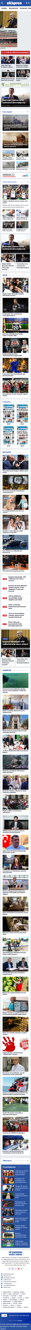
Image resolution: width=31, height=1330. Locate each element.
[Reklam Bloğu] (15, 84)
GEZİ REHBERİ (13, 1299)
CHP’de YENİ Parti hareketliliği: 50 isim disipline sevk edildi (15, 598)
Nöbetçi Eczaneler (9, 1274)
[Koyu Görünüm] (26, 3)
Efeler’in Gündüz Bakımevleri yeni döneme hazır (17, 606)
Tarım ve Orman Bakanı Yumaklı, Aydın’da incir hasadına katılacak (16, 615)
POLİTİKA (5, 1305)
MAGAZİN (6, 1296)
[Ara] (29, 3)
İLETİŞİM (19, 1307)
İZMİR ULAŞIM (7, 1303)
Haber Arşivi (7, 1287)
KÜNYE (26, 1307)
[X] (12, 1268)
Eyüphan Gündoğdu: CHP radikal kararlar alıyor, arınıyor (17, 578)
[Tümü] (27, 402)
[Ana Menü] (2, 3)
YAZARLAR (6, 1297)
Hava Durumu (7, 1276)
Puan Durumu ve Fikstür (10, 1281)
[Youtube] (18, 1268)
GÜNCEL (4, 8)
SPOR (4, 1294)
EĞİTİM (5, 1299)
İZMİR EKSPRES (7, 1292)
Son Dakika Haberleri (9, 1285)
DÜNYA (20, 1297)
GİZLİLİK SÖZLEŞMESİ (8, 1307)
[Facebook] (9, 1268)
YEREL (20, 1296)
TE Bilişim (19, 1320)
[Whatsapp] (21, 1268)
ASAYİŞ (23, 1294)
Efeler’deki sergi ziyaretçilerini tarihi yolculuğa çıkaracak (15, 624)
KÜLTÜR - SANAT (17, 1303)
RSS (5, 1315)
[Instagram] (15, 1268)
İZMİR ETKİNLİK (18, 1301)
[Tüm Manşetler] (27, 182)
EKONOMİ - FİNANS (19, 1292)
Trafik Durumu (7, 1279)
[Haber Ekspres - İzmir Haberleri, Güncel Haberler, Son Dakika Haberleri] (14, 3)
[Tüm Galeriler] (27, 112)
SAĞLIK (14, 1297)
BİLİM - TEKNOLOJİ (14, 1294)
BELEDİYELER (13, 8)
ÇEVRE (27, 1297)
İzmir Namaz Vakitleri (9, 1278)
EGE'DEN (13, 1296)
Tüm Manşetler (8, 1283)
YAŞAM (18, 1305)
